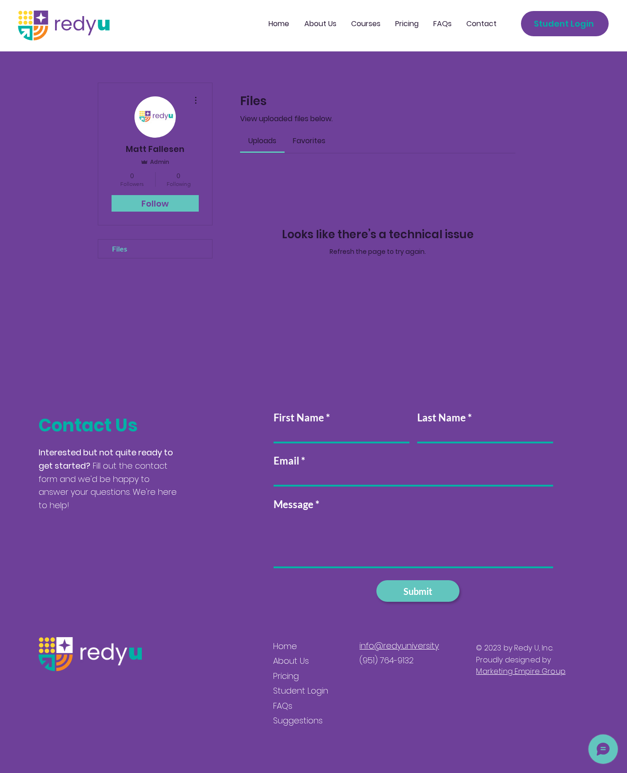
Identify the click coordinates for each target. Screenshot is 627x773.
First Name (299, 418)
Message (294, 504)
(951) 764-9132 (386, 660)
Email (286, 461)
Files (119, 248)
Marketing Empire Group (520, 671)
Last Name (441, 418)
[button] (366, 24)
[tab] (262, 141)
